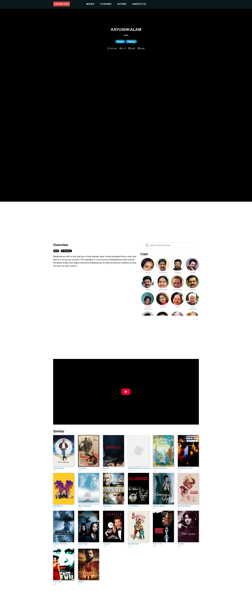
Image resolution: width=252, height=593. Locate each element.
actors (121, 4)
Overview (60, 245)
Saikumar (193, 290)
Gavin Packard (178, 290)
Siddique (148, 290)
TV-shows (105, 4)
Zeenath (163, 307)
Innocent (178, 307)
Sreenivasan (163, 272)
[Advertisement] (126, 220)
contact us (139, 4)
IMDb (56, 251)
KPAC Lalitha (163, 290)
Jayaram (178, 272)
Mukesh (192, 272)
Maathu (148, 272)
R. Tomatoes (66, 251)
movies (90, 4)
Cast (144, 254)
